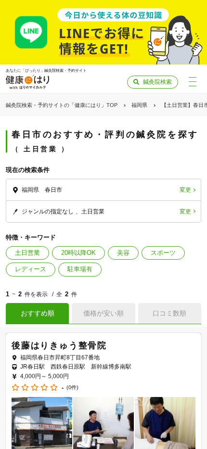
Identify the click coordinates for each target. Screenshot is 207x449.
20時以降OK (78, 252)
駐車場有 (79, 269)
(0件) (72, 387)
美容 (123, 252)
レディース (30, 269)
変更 (185, 190)
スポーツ (163, 252)
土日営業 (27, 252)
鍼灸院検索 (157, 82)
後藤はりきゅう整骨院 (59, 345)
